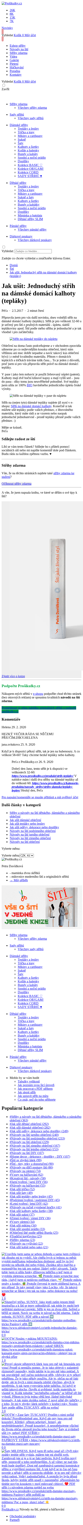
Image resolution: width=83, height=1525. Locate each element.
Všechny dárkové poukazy (35, 240)
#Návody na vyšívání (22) (26, 1243)
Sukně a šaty (26, 197)
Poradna (15, 71)
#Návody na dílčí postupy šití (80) (31, 1167)
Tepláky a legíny (28, 128)
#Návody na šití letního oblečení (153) (34, 1149)
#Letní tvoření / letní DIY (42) (29, 1203)
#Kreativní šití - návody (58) (28, 1178)
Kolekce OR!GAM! (31, 168)
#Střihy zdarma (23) (22, 1240)
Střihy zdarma (18, 53)
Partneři (15, 1520)
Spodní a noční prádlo (32, 157)
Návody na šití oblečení (25, 841)
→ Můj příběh (19, 880)
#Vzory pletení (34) (22, 1222)
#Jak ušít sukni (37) (22, 1214)
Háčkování (17, 67)
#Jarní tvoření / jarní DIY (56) (29, 1182)
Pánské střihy (18, 226)
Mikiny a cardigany (30, 136)
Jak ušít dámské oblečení (25, 820)
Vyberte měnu (10, 855)
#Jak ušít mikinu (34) (23, 1225)
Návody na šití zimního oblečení (30, 838)
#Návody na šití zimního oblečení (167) (35, 1145)
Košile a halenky (28, 150)
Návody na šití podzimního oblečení (33, 831)
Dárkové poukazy (21, 236)
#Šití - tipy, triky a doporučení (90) (32, 1164)
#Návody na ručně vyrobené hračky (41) (35, 1207)
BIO (29, 385)
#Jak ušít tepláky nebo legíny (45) (31, 1196)
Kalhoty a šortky (28, 146)
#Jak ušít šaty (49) (21, 1193)
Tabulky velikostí (29, 1081)
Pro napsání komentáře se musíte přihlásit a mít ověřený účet (40, 797)
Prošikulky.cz (10, 1509)
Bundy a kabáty (28, 154)
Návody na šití (19, 49)
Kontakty (16, 74)
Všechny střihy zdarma (32, 107)
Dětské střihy (18, 182)
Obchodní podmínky (23, 1516)
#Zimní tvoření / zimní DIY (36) (30, 1218)
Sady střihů (17, 114)
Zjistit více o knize (13, 676)
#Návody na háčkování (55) (27, 1185)
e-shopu (38, 693)
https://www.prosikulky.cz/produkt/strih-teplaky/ (43, 776)
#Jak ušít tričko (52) (22, 1189)
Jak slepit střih (27, 1092)
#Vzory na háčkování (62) (26, 1174)
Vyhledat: (8, 251)
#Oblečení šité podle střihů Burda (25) (34, 1232)
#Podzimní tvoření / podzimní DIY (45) (35, 1200)
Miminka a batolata (30, 215)
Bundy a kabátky (28, 204)
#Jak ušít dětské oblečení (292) (29, 1124)
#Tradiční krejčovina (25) (26, 1236)
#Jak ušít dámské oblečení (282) (30, 1127)
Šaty (20, 143)
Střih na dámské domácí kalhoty (31, 406)
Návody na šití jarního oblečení (29, 834)
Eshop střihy (18, 45)
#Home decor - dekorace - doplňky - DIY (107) (40, 1156)
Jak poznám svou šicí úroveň (36, 1085)
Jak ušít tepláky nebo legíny (27, 823)
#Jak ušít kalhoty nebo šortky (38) (31, 1211)
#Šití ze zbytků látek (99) (26, 1160)
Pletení (14, 63)
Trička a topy (26, 132)
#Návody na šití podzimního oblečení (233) (37, 1138)
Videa (13, 56)
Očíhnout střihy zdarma (16, 483)
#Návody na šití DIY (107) (27, 1153)
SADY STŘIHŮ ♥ (30, 176)
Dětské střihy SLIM (30, 219)
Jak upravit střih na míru (33, 1096)
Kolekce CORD (28, 172)
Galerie (14, 60)
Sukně (22, 139)
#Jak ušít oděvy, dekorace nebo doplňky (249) (39, 1131)
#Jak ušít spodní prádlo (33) (27, 1229)
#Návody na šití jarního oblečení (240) (34, 1134)
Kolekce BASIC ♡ (30, 165)
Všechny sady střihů (31, 118)
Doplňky (23, 161)
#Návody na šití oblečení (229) (29, 1142)
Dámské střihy (19, 125)
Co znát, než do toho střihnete (37, 1099)
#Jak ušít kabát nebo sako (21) (29, 1247)
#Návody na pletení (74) (25, 1171)
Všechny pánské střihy (32, 229)
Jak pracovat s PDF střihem (35, 1088)
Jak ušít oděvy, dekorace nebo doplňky (34, 827)
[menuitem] (14, 265)
